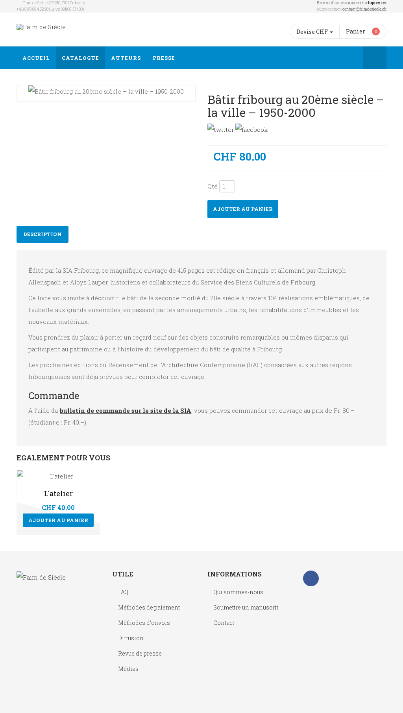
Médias (128, 668)
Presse (164, 57)
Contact (223, 622)
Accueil (36, 57)
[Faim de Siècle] (41, 27)
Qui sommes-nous (238, 592)
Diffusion (131, 638)
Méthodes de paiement (149, 607)
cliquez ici (375, 3)
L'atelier (58, 493)
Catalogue (80, 57)
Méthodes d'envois (144, 622)
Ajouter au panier (243, 208)
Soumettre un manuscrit (245, 607)
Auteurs (126, 57)
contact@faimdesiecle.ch (364, 9)
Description (42, 234)
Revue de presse (140, 653)
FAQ (123, 592)
